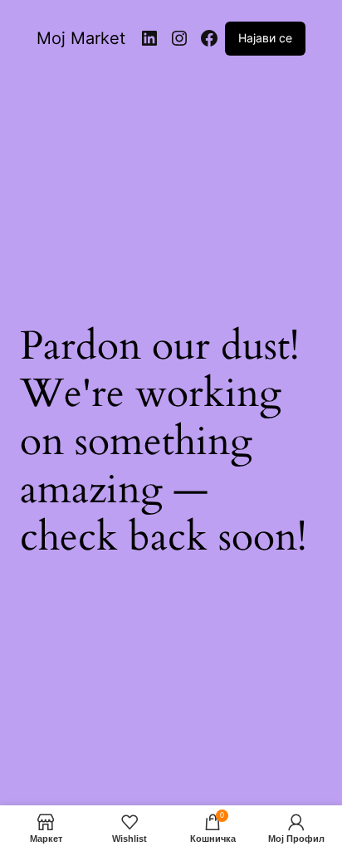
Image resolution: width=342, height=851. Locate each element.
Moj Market (81, 38)
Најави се (265, 38)
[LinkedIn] (149, 38)
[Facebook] (209, 38)
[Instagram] (179, 38)
